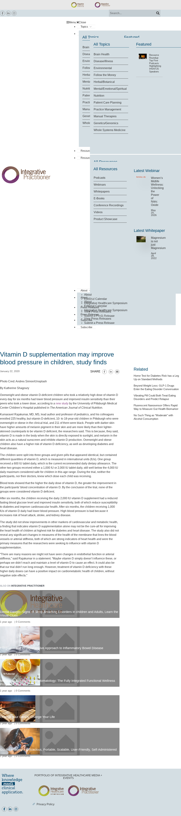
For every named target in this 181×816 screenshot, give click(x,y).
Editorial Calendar (95, 298)
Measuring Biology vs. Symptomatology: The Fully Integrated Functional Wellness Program (57, 682)
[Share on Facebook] (104, 371)
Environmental (103, 68)
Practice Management (107, 109)
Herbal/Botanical (104, 81)
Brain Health (101, 54)
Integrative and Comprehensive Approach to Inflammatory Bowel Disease (51, 648)
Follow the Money (105, 74)
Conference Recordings (109, 205)
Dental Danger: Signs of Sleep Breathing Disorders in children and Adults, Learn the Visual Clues (59, 613)
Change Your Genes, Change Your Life (27, 717)
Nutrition (99, 95)
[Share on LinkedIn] (111, 371)
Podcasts (99, 177)
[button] (122, 22)
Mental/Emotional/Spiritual (110, 88)
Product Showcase (105, 219)
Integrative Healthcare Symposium (105, 303)
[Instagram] (14, 13)
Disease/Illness (103, 61)
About (84, 297)
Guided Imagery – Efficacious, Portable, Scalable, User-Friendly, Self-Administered (58, 749)
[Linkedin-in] (8, 13)
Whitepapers (102, 191)
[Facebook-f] (2, 13)
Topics (84, 26)
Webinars (100, 184)
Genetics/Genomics (106, 123)
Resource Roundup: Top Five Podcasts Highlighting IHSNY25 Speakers (155, 63)
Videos (98, 212)
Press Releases (90, 314)
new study (62, 403)
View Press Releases (97, 318)
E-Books (99, 198)
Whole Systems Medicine (109, 130)
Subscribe (86, 327)
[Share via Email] (117, 371)
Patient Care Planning (107, 102)
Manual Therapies (105, 116)
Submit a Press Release (99, 322)
